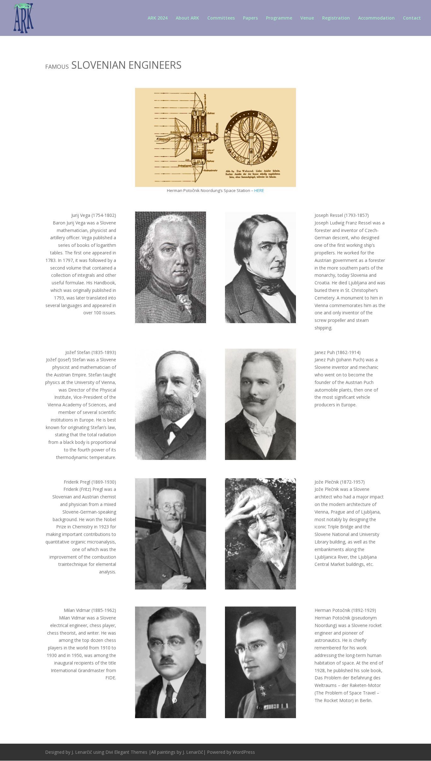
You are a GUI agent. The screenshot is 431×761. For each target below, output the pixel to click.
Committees (221, 18)
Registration (336, 18)
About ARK (187, 18)
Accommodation (376, 18)
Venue (307, 18)
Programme (279, 18)
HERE (259, 190)
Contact (412, 18)
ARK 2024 (158, 18)
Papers (250, 18)
